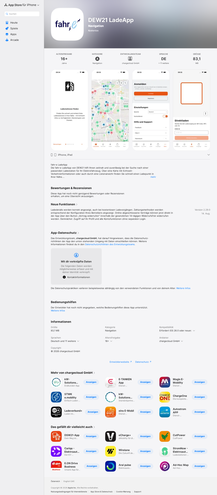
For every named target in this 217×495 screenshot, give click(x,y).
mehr (153, 177)
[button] (22, 22)
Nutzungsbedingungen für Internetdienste (69, 492)
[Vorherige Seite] (47, 109)
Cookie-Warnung (123, 492)
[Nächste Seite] (213, 109)
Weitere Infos (183, 288)
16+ (107, 341)
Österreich (55, 481)
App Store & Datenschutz (102, 492)
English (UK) (69, 481)
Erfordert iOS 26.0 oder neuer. (175, 330)
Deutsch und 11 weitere (63, 341)
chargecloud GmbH (169, 341)
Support (137, 492)
